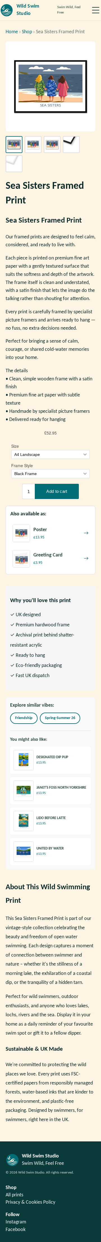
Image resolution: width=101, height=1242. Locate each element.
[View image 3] (52, 144)
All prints (14, 1195)
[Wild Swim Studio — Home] (6, 10)
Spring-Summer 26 (60, 718)
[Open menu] (95, 10)
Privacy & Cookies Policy (30, 1202)
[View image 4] (71, 144)
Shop (27, 32)
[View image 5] (14, 163)
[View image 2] (33, 144)
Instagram (16, 1222)
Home (12, 32)
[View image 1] (14, 144)
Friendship (24, 718)
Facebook (16, 1229)
